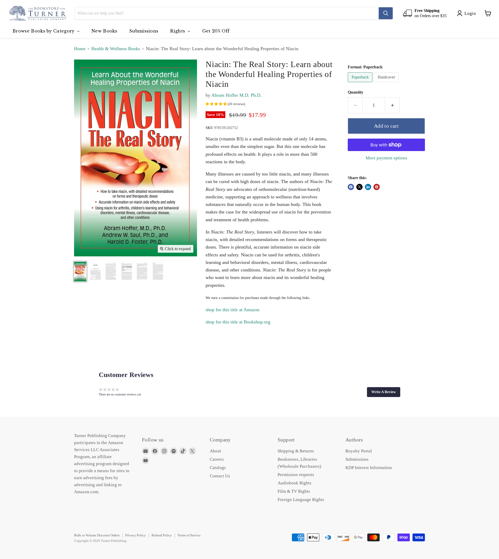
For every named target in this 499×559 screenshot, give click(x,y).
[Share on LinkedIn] (368, 187)
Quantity (355, 92)
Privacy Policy (135, 535)
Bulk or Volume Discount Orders (97, 535)
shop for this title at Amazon (232, 309)
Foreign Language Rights (301, 499)
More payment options (386, 157)
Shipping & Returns (296, 450)
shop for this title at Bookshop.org (238, 321)
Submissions (357, 459)
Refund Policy (162, 535)
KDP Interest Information (368, 467)
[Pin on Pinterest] (376, 187)
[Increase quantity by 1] (392, 105)
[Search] (386, 13)
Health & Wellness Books (115, 48)
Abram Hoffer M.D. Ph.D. (236, 95)
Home (80, 48)
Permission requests (296, 474)
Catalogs (218, 467)
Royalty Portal (358, 450)
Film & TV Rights (294, 491)
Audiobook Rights (294, 482)
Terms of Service (189, 535)
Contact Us (220, 475)
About (215, 450)
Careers (217, 459)
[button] (383, 392)
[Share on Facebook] (351, 187)
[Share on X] (359, 187)
